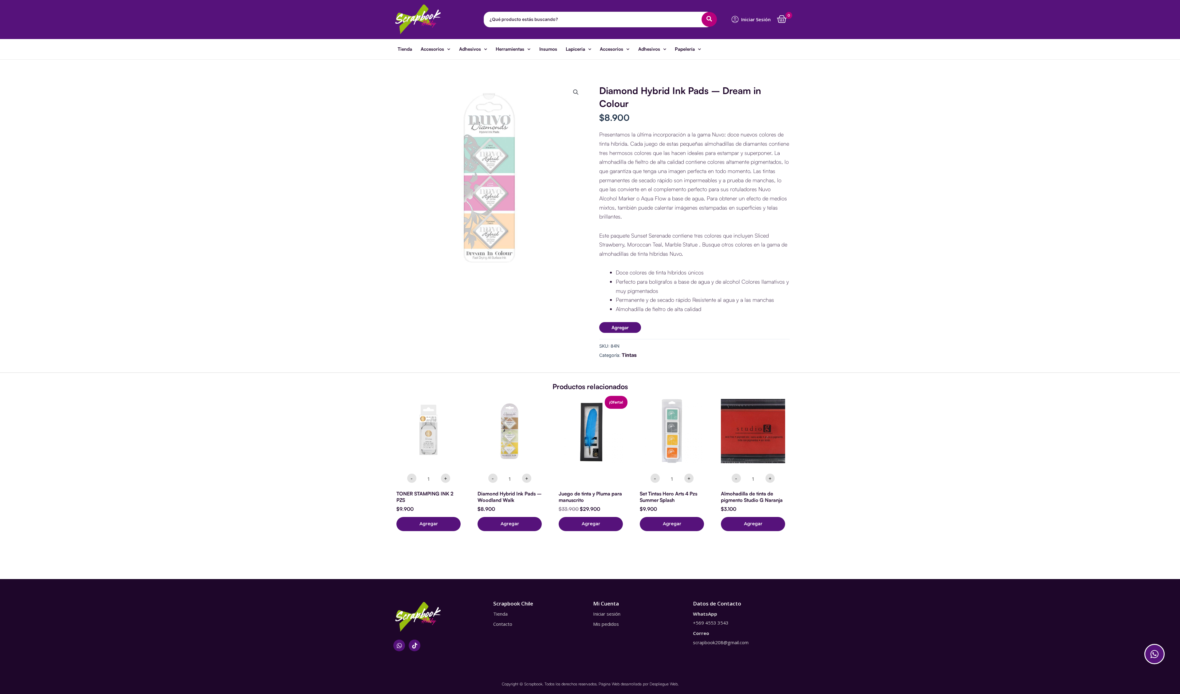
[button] (575, 92)
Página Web (609, 683)
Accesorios (432, 49)
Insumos (548, 49)
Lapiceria (575, 49)
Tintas (629, 355)
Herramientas (510, 49)
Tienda (405, 49)
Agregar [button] (428, 523)
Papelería (685, 49)
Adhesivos (470, 49)
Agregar (620, 327)
